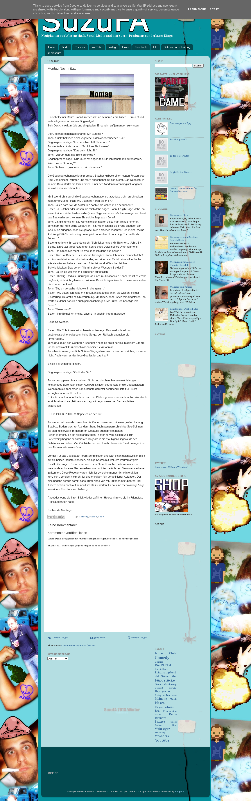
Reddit (158, 714)
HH (155, 47)
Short (101, 517)
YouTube (97, 47)
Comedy (83, 517)
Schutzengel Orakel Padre (184, 309)
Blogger (179, 791)
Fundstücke (165, 680)
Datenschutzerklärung (177, 47)
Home (51, 47)
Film (174, 676)
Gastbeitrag (170, 684)
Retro (173, 715)
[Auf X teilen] (56, 517)
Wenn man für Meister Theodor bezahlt (182, 263)
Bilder (159, 654)
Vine (174, 725)
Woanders (162, 736)
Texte (65, 47)
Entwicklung (161, 669)
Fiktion (93, 517)
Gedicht (159, 688)
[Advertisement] (179, 401)
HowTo (173, 688)
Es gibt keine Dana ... (181, 172)
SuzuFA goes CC (179, 139)
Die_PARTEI (163, 666)
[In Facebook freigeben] (60, 517)
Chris (173, 654)
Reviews (80, 47)
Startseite (97, 638)
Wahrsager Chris (179, 215)
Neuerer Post (57, 638)
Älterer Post (137, 638)
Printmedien (170, 711)
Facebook (141, 47)
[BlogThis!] (53, 517)
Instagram (160, 695)
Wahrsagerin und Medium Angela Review (184, 238)
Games (159, 684)
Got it (214, 9)
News (160, 703)
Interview (171, 695)
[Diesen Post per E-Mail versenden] (49, 517)
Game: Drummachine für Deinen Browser (183, 190)
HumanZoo (162, 692)
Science (160, 722)
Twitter (158, 725)
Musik (173, 699)
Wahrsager (162, 729)
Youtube (162, 740)
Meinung (161, 699)
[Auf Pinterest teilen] (63, 517)
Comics (159, 662)
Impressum (54, 53)
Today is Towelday (179, 156)
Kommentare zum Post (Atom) (78, 645)
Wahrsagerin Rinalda (181, 287)
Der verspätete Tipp (180, 123)
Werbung (160, 732)
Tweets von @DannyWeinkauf (171, 467)
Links (125, 47)
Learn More (197, 9)
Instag (112, 47)
